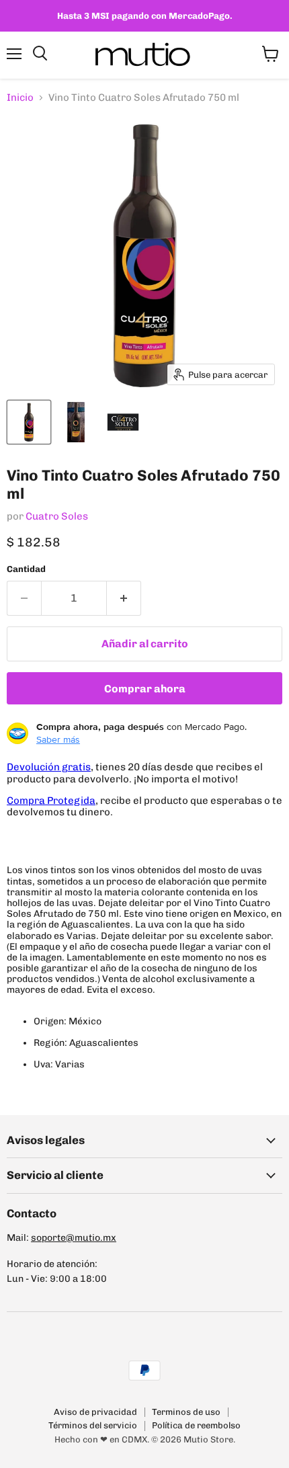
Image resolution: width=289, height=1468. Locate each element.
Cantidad (26, 569)
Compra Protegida (51, 800)
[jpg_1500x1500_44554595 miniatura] (75, 422)
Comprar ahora (144, 688)
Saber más (58, 739)
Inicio (20, 98)
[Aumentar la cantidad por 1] (124, 598)
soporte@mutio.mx (73, 1237)
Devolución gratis (49, 767)
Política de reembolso (196, 1425)
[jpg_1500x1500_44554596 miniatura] (122, 422)
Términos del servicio (92, 1425)
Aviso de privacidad (95, 1412)
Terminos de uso (186, 1412)
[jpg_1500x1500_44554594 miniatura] (28, 422)
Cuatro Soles (57, 516)
